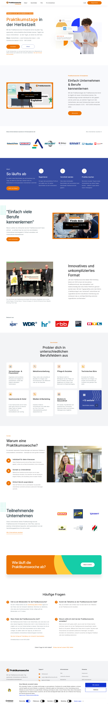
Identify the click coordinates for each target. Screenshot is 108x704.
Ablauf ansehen (87, 564)
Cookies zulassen (29, 94)
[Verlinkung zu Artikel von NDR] (13, 324)
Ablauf (25, 3)
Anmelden (13, 46)
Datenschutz (85, 676)
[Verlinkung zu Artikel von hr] (46, 324)
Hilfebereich (45, 674)
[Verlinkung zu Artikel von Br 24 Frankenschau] (78, 324)
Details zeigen (77, 701)
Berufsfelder (34, 3)
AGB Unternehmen (86, 679)
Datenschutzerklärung (32, 695)
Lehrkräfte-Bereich (65, 676)
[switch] (42, 701)
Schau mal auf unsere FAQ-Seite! (63, 647)
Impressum (22, 695)
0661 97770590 (46, 680)
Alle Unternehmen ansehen (14, 532)
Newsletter (63, 679)
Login (84, 3)
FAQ (41, 3)
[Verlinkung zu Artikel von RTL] (94, 324)
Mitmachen (75, 113)
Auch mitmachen (13, 239)
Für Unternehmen (50, 3)
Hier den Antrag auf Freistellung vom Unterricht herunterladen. (27, 636)
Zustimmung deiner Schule (35, 604)
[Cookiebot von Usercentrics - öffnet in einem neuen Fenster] (9, 701)
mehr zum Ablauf (13, 188)
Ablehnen (95, 689)
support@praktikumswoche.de (49, 677)
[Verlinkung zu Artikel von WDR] (29, 324)
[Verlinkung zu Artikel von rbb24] (62, 324)
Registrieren (94, 2)
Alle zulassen (95, 685)
